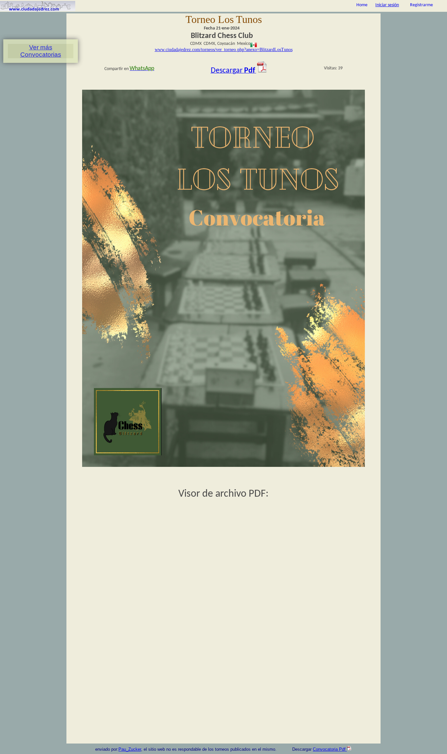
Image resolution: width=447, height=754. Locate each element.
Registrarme (421, 5)
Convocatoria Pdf (330, 749)
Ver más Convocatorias (40, 51)
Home (361, 5)
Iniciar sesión (387, 5)
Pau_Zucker (129, 749)
